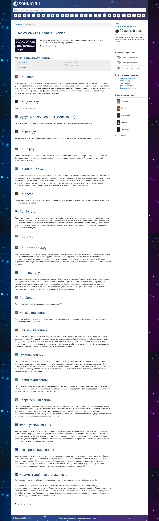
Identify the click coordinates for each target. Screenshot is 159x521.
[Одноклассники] (43, 46)
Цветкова (125, 129)
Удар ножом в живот (72, 65)
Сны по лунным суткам (130, 68)
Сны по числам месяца (129, 57)
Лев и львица (125, 81)
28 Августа (120, 26)
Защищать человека (128, 78)
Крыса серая (125, 83)
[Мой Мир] (55, 46)
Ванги (123, 108)
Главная (19, 24)
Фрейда (124, 122)
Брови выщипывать (128, 88)
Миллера (124, 101)
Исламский (125, 115)
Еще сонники (120, 135)
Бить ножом (22, 63)
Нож (19, 65)
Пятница (131, 26)
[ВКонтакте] (40, 46)
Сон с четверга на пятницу (125, 35)
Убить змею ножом (72, 63)
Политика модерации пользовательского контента (79, 518)
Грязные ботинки (127, 86)
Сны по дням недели (128, 63)
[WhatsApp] (52, 46)
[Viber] (49, 46)
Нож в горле (22, 67)
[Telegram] (46, 46)
